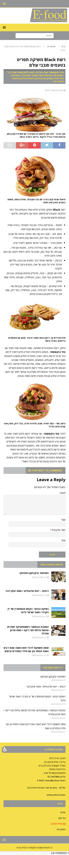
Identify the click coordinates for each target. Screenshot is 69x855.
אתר (63, 540)
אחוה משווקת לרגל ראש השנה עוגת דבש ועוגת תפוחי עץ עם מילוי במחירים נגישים (26, 649)
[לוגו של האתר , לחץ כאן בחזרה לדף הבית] (34, 21)
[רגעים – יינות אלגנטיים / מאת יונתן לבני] (58, 594)
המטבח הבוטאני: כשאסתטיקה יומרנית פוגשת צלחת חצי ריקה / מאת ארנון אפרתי (28, 630)
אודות (62, 812)
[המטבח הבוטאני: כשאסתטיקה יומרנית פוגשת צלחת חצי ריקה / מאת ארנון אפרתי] (58, 630)
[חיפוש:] (35, 35)
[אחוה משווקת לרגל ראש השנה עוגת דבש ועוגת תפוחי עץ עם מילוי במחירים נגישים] (58, 651)
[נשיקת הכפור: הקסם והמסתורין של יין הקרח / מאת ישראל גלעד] (58, 612)
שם (63, 519)
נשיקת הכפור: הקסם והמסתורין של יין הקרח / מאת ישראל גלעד (28, 610)
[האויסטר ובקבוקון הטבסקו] (58, 576)
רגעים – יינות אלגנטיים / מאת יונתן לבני (27, 591)
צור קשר (61, 818)
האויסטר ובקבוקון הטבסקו (34, 573)
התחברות (61, 829)
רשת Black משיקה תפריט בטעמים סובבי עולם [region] (34, 48)
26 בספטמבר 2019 (54, 90)
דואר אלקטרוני (58, 530)
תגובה (62, 492)
